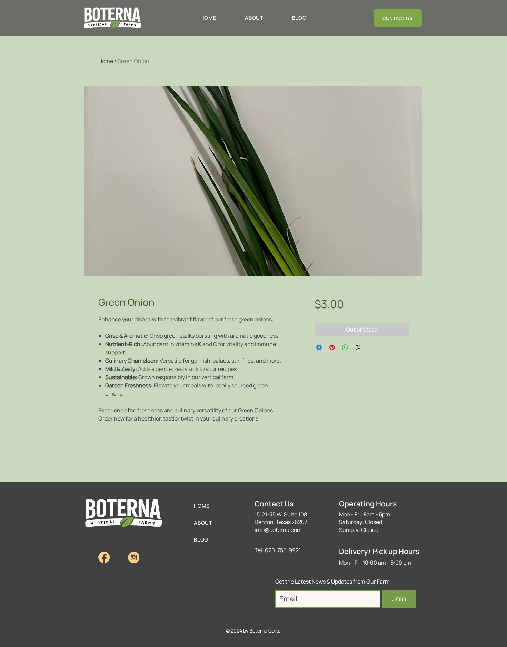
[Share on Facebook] (319, 347)
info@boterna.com (278, 530)
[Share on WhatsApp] (345, 347)
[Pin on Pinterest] (332, 347)
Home (105, 61)
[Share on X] (358, 347)
